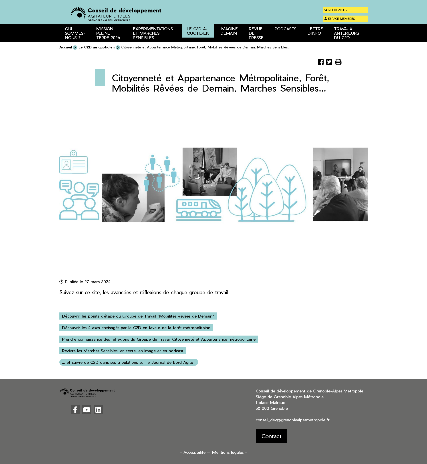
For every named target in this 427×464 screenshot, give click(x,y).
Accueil (65, 47)
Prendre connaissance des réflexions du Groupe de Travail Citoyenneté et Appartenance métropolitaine (159, 339)
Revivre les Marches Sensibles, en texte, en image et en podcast (122, 350)
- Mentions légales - (228, 452)
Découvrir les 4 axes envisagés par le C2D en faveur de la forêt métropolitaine (136, 327)
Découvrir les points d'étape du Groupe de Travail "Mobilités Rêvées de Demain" (138, 316)
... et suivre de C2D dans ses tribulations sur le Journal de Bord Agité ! (128, 362)
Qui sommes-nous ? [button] (75, 33)
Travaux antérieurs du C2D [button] (346, 33)
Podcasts (285, 28)
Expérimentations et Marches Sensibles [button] (153, 33)
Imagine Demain (229, 30)
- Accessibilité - (194, 452)
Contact (272, 435)
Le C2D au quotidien (198, 30)
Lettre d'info (315, 30)
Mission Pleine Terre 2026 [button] (108, 33)
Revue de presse (256, 33)
